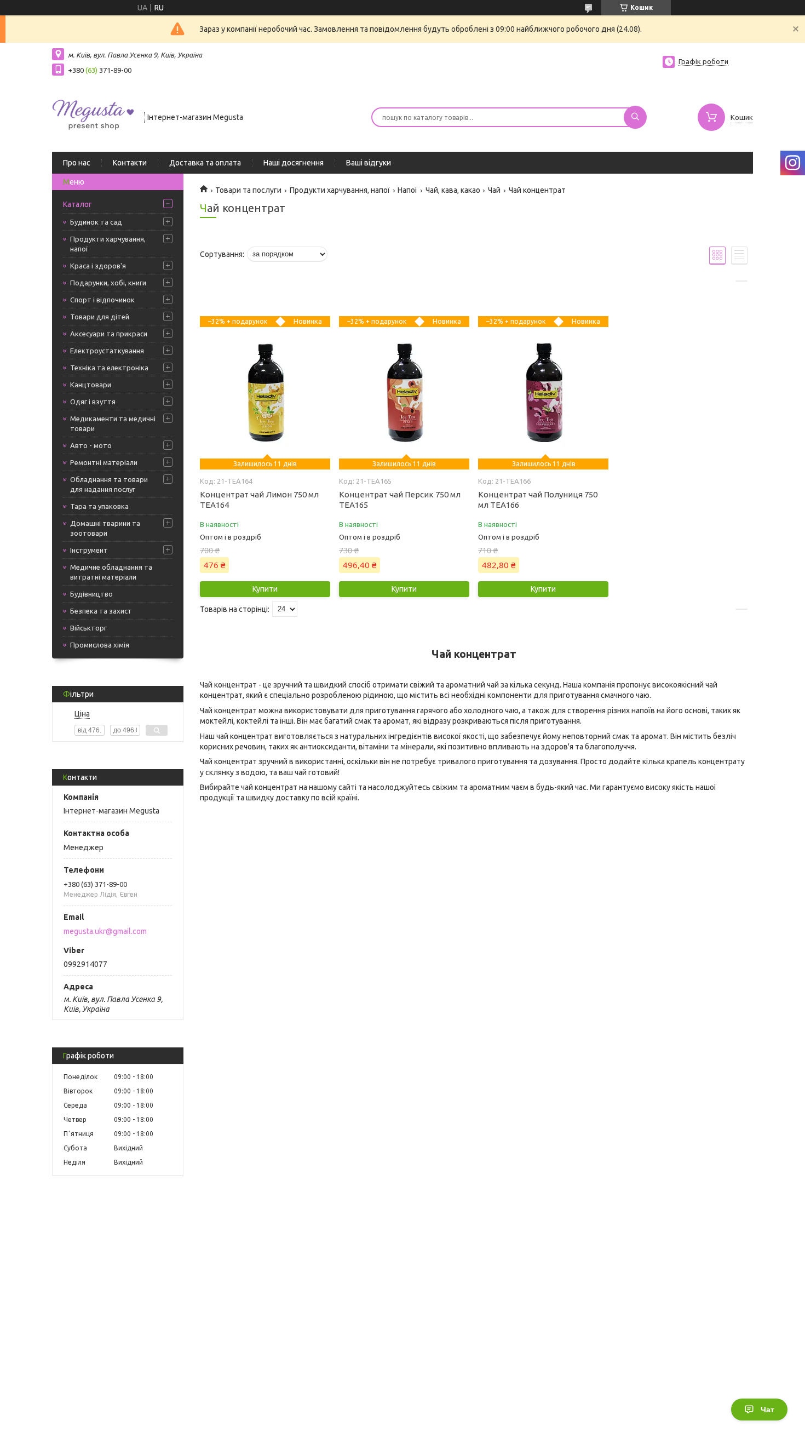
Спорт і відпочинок (102, 299)
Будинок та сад (96, 222)
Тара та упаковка (99, 506)
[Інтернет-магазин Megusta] (93, 116)
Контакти (130, 163)
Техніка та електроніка (109, 367)
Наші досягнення (293, 163)
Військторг (88, 628)
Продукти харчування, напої (108, 244)
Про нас (76, 163)
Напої (407, 190)
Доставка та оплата (205, 163)
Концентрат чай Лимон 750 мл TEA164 (259, 499)
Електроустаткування (107, 350)
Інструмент (89, 550)
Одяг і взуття (93, 401)
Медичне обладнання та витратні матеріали (111, 572)
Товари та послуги (248, 190)
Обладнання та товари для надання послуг (109, 484)
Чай (494, 190)
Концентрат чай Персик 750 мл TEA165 (400, 499)
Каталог (77, 204)
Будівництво (91, 594)
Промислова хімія (99, 645)
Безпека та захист (101, 611)
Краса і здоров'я (98, 266)
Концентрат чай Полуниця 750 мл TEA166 (537, 499)
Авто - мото (91, 445)
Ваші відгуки (368, 163)
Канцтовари (90, 384)
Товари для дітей (99, 316)
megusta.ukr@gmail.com (105, 931)
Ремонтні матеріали (103, 462)
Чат (767, 1409)
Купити (265, 589)
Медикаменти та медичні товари (113, 423)
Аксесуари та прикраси (108, 333)
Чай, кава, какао (453, 190)
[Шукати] (635, 117)
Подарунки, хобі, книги (108, 283)
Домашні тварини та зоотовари (105, 528)
